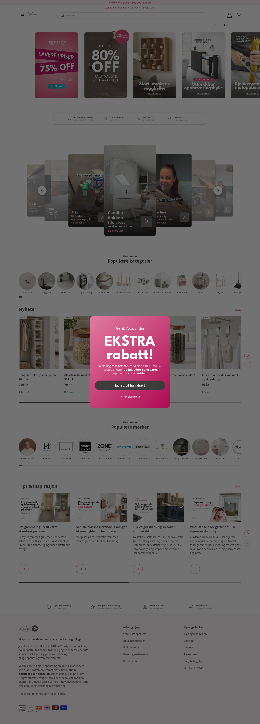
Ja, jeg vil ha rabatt (130, 385)
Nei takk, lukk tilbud (130, 396)
